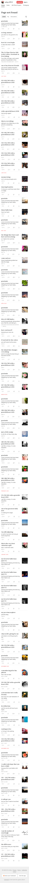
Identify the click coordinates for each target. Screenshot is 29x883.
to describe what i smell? (8, 44)
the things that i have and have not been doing (10, 236)
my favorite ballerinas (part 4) (9, 560)
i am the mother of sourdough (7, 832)
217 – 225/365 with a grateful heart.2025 (8, 855)
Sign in (25, 2)
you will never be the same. (9, 342)
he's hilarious (5, 706)
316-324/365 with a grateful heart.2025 (7, 364)
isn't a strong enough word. (9, 179)
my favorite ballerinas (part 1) (9, 600)
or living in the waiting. (7, 731)
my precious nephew (8, 612)
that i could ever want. (7, 547)
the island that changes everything (9, 351)
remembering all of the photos (9, 671)
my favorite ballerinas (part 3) (9, 573)
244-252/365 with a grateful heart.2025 (7, 740)
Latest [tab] (4, 16)
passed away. (5, 614)
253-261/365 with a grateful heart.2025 (10, 683)
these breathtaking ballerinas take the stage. (9, 261)
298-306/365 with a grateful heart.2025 (8, 411)
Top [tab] (8, 16)
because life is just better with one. (9, 769)
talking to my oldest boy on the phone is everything (10, 124)
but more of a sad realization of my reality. (10, 697)
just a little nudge (7, 432)
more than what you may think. (10, 846)
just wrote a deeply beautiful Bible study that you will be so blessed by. (9, 68)
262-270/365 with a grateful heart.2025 (7, 646)
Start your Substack (10, 875)
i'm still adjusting (7, 532)
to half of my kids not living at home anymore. (9, 534)
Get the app (22, 875)
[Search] (26, 16)
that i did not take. (6, 674)
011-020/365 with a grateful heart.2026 (7, 92)
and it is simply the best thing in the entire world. (10, 354)
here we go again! (6, 113)
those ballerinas (6, 210)
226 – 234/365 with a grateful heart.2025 (8, 810)
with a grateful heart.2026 (10, 111)
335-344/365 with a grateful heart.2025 (8, 154)
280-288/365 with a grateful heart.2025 (7, 479)
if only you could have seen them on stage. (10, 189)
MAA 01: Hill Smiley (7, 319)
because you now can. (7, 332)
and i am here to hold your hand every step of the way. (10, 835)
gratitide (4, 198)
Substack (6, 879)
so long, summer (6, 32)
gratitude (4, 21)
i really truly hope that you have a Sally (10, 765)
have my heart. (5, 212)
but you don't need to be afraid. (10, 801)
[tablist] (9, 16)
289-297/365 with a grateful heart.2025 (7, 443)
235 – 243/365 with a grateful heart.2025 (8, 778)
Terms (19, 870)
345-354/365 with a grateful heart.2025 (8, 144)
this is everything (7, 121)
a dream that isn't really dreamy (9, 693)
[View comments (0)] (8, 29)
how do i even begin (8, 42)
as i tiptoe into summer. (7, 239)
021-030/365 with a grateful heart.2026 (8, 81)
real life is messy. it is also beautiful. (8, 446)
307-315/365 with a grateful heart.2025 (7, 386)
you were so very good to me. (9, 34)
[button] (3, 5)
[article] (14, 25)
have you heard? (6, 330)
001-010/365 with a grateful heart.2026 (7, 102)
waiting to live (6, 729)
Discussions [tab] (14, 16)
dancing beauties (7, 187)
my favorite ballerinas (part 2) (9, 586)
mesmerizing (5, 177)
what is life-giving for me (10, 634)
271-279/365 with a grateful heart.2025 (10, 496)
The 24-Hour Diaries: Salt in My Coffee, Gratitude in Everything (10, 54)
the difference (6, 844)
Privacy (14, 870)
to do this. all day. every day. (9, 434)
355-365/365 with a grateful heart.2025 (7, 133)
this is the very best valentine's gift (8, 544)
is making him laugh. (7, 512)
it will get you (6, 799)
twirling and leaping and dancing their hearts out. (10, 563)
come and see (6, 258)
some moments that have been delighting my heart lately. (10, 24)
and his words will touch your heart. (9, 708)
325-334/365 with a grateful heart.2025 (8, 164)
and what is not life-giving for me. (9, 636)
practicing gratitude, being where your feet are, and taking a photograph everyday (10, 322)
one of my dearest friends (10, 65)
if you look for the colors (9, 340)
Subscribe (19, 2)
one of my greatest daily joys (9, 509)
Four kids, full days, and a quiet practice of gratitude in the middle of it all (10, 59)
